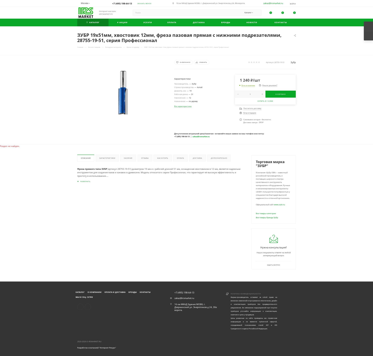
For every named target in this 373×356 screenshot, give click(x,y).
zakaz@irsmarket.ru (273, 3)
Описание (86, 158)
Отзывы (145, 158)
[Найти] (257, 13)
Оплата (180, 158)
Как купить (162, 158)
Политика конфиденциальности (246, 294)
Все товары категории (266, 213)
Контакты (145, 292)
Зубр (293, 62)
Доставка (197, 158)
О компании (95, 292)
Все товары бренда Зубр (267, 217)
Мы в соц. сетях (84, 297)
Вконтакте (80, 307)
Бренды (133, 292)
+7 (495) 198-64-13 (122, 3)
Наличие (128, 158)
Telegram (88, 307)
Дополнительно (219, 158)
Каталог (80, 292)
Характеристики (107, 158)
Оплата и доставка (115, 292)
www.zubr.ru (279, 204)
